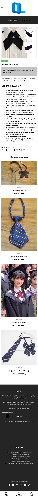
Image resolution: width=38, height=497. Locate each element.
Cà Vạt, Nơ (11, 147)
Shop (15, 20)
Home (10, 20)
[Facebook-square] (13, 485)
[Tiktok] (21, 485)
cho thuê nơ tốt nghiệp (19, 322)
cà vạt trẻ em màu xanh (19, 256)
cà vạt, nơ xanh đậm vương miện (19, 371)
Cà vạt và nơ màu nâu (19, 190)
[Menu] (2, 8)
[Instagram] (17, 485)
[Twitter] (29, 485)
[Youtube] (25, 485)
